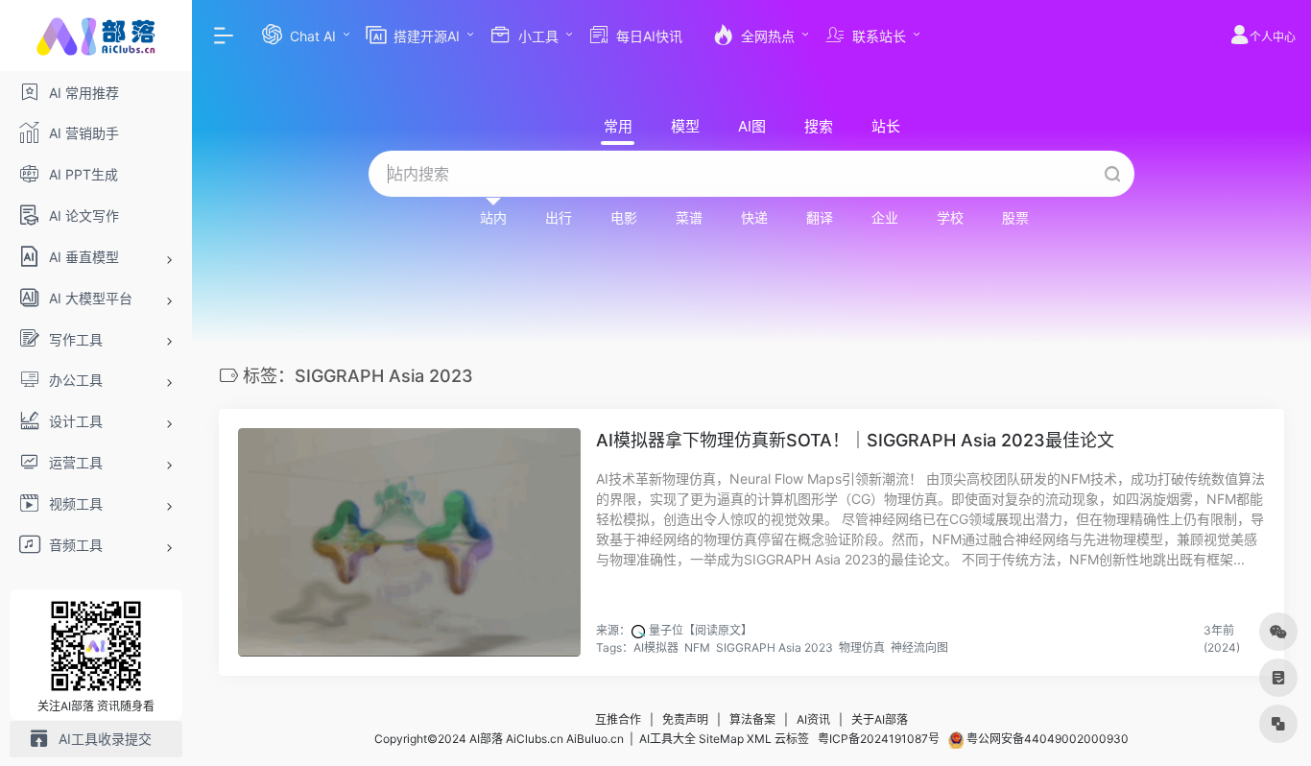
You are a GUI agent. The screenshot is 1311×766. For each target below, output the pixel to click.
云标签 (792, 738)
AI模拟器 (656, 647)
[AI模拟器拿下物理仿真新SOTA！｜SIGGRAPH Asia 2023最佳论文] (409, 542)
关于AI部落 (879, 719)
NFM (697, 647)
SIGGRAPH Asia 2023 (774, 647)
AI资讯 (813, 719)
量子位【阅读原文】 (700, 630)
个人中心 (1273, 37)
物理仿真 (862, 647)
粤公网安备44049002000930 (1046, 738)
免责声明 (685, 719)
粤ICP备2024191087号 (879, 738)
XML (759, 738)
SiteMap (721, 738)
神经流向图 (919, 647)
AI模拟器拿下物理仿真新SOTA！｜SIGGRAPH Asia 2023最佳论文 (855, 440)
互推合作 (618, 719)
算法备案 (752, 719)
